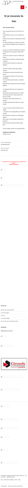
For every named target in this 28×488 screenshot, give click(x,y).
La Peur (3, 315)
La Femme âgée (5, 312)
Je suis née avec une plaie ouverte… (10, 321)
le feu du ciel (5, 149)
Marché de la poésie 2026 (7, 310)
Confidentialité (4, 486)
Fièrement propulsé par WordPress (15, 486)
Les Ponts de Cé (6, 143)
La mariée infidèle (5, 318)
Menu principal (26, 7)
